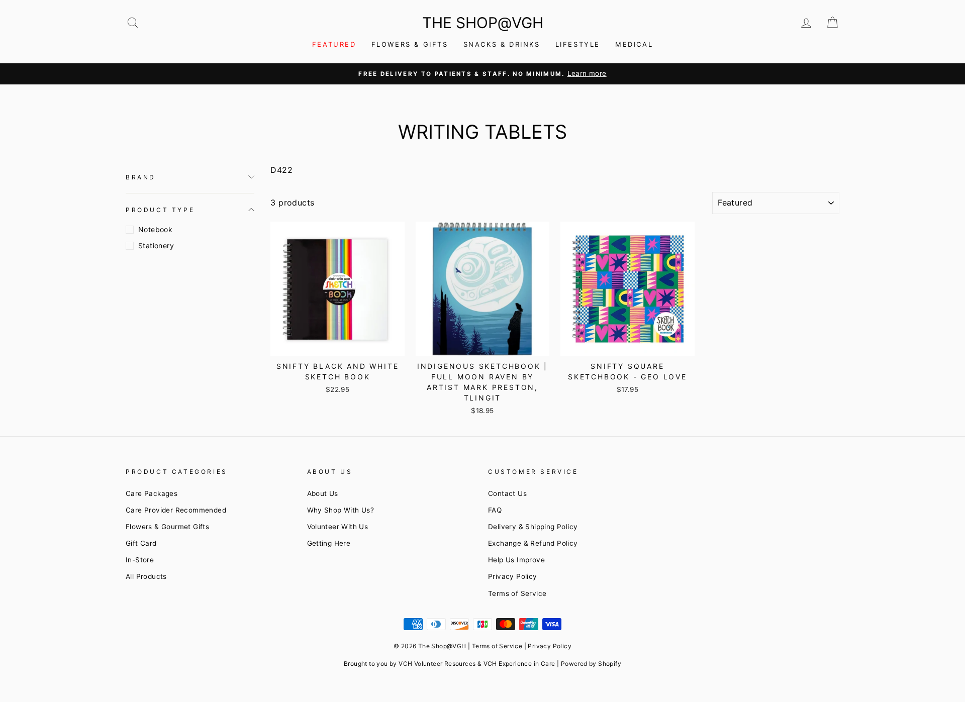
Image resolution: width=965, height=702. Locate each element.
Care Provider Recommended (176, 510)
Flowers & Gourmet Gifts (167, 527)
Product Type (160, 209)
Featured (334, 44)
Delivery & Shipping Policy (532, 527)
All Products (146, 576)
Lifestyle (577, 44)
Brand (141, 177)
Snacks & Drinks (501, 44)
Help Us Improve (516, 560)
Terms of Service (517, 593)
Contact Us (507, 493)
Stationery (156, 245)
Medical (634, 44)
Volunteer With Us (337, 527)
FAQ (495, 510)
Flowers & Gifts (409, 44)
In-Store (140, 560)
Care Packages (151, 493)
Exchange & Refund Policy (533, 543)
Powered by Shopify (591, 663)
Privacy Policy (512, 576)
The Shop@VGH (482, 22)
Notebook (155, 229)
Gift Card (141, 543)
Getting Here (329, 543)
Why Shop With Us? (340, 510)
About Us (322, 493)
